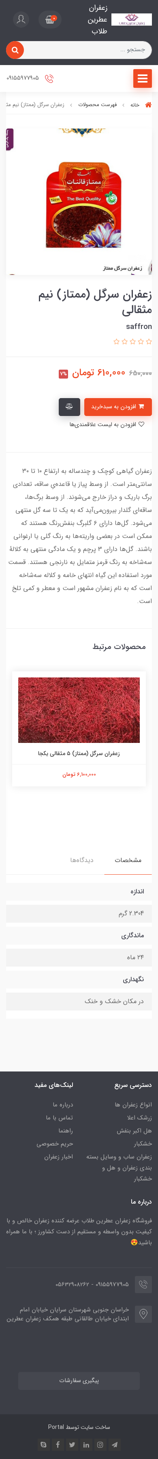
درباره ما (63, 1105)
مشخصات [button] (128, 860)
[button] (50, 19)
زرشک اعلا (139, 1118)
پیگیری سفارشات (79, 1380)
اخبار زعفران (58, 1157)
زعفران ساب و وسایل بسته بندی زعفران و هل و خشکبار (119, 1168)
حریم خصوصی (54, 1144)
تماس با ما (59, 1118)
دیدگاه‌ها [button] (82, 860)
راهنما (65, 1131)
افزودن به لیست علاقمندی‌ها (103, 424)
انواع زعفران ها (133, 1105)
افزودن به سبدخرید (114, 407)
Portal (56, 1427)
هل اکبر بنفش (134, 1131)
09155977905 (23, 78)
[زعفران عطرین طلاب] (131, 19)
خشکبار (143, 1144)
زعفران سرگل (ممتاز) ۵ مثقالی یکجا (79, 753)
